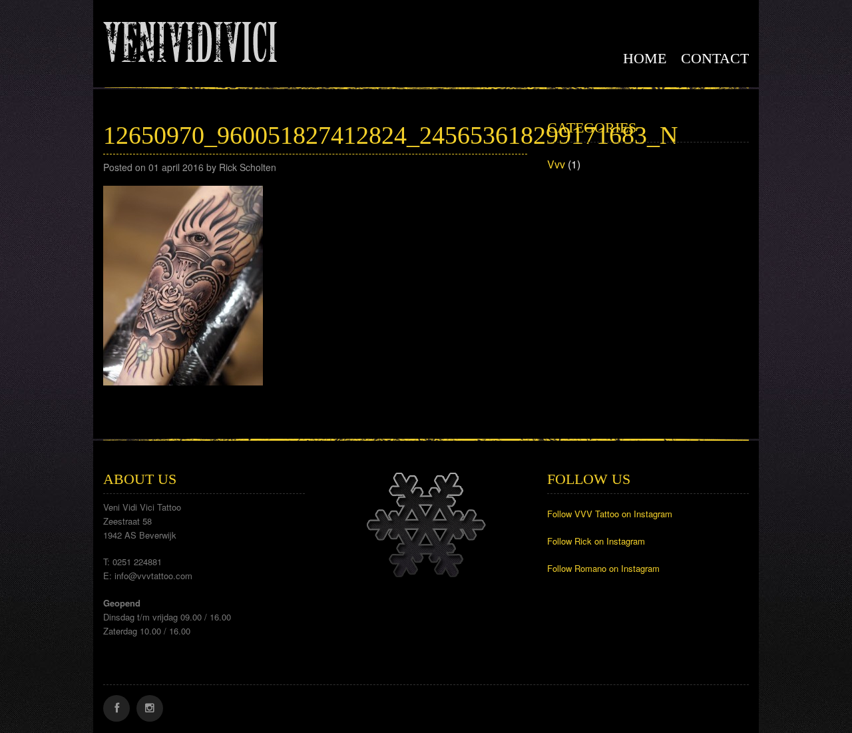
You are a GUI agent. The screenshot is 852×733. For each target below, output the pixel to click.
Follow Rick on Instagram (596, 541)
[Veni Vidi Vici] (190, 39)
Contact (715, 58)
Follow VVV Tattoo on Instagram (609, 513)
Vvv (556, 164)
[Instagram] (149, 708)
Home (644, 58)
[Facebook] (116, 708)
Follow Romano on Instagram (603, 568)
